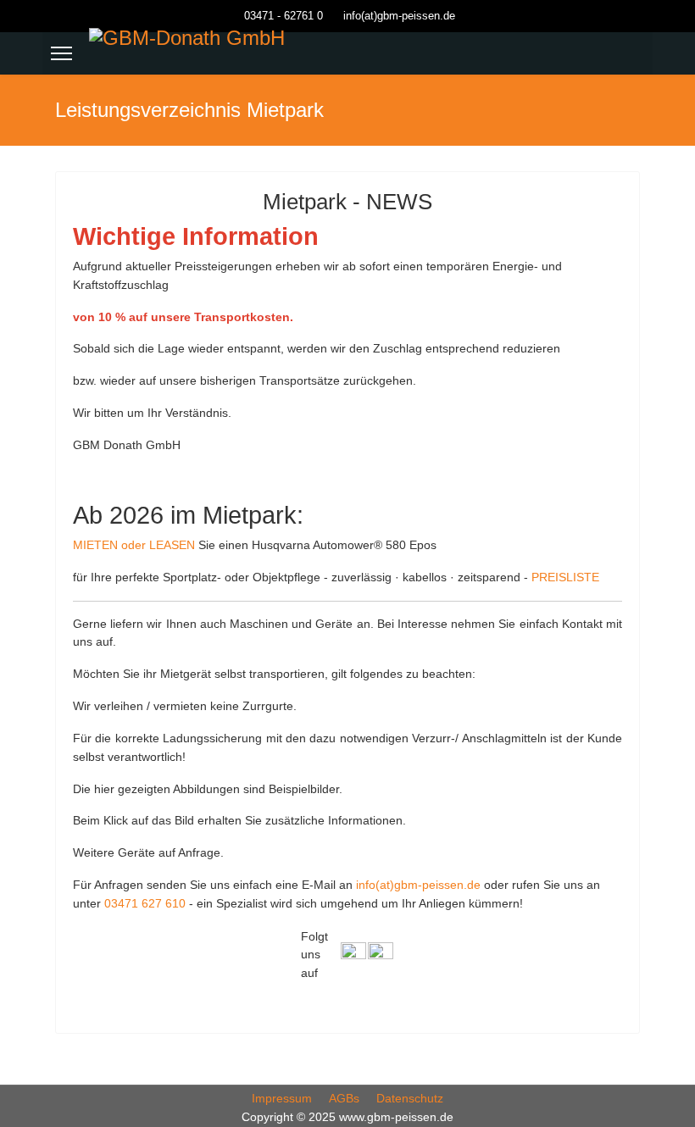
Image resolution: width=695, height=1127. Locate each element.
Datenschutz (409, 1098)
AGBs (344, 1098)
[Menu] (61, 53)
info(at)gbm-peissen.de (399, 16)
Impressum (282, 1098)
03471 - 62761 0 (283, 16)
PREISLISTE (565, 577)
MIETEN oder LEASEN (134, 545)
